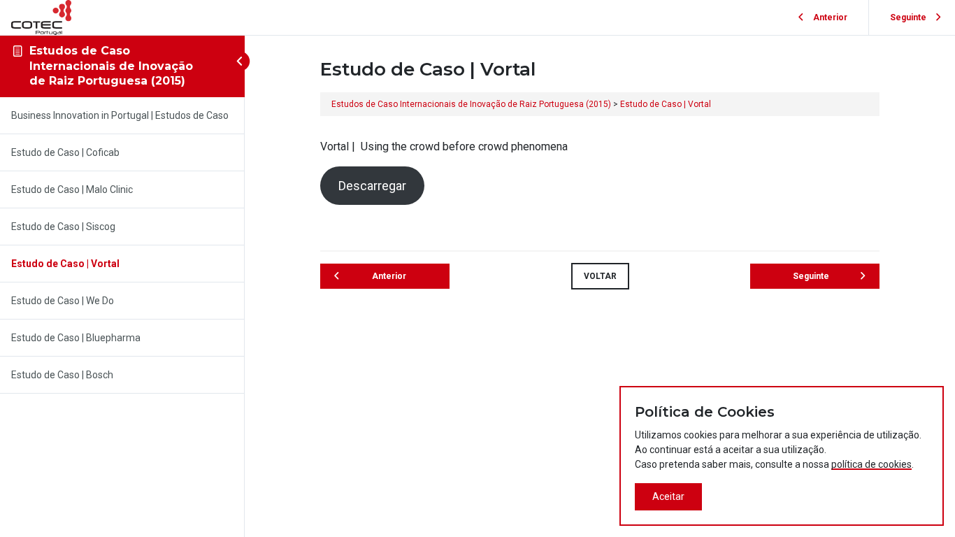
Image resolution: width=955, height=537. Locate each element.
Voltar (600, 276)
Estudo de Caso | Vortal (665, 104)
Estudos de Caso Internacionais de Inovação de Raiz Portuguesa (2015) (111, 65)
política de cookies (871, 464)
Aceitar (668, 496)
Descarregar (372, 185)
